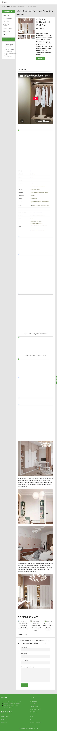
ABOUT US (4, 719)
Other (8, 6)
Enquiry (41, 58)
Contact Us (4, 722)
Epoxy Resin (6, 15)
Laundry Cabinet (7, 28)
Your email (24, 653)
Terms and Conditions (35, 722)
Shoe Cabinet (6, 31)
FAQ (31, 719)
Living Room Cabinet (6, 24)
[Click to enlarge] (20, 31)
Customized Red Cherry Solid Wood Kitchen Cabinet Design (36, 628)
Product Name (25, 660)
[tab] (22, 69)
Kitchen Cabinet (7, 18)
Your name (24, 647)
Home (3, 6)
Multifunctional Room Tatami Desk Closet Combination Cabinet (48, 627)
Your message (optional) (27, 666)
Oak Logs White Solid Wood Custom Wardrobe (23, 627)
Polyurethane (6, 21)
